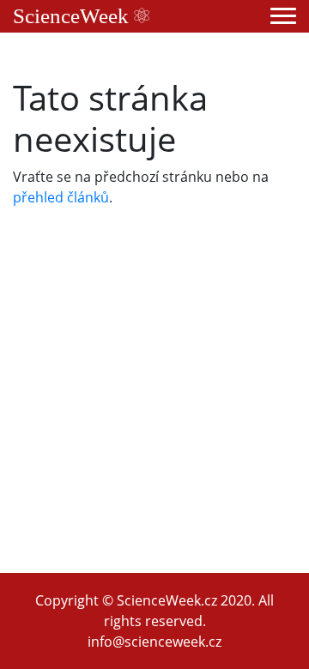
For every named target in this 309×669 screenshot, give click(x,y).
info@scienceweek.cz (154, 641)
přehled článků (61, 197)
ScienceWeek (73, 15)
